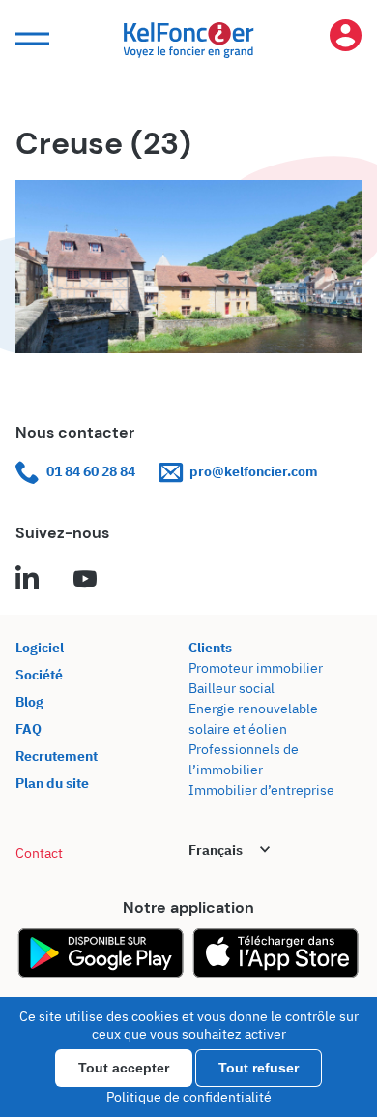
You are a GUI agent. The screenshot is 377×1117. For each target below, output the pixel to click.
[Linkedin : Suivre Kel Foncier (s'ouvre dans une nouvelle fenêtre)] (27, 579)
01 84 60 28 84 (90, 471)
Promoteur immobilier (255, 668)
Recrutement (56, 756)
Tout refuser (258, 1067)
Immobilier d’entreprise (261, 790)
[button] (29, 39)
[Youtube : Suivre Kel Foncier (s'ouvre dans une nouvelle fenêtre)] (85, 579)
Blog (29, 701)
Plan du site (52, 783)
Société (39, 674)
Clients (210, 647)
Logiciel (39, 647)
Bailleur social (231, 688)
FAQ (28, 729)
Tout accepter (123, 1067)
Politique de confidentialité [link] (189, 1096)
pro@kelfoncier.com (253, 471)
